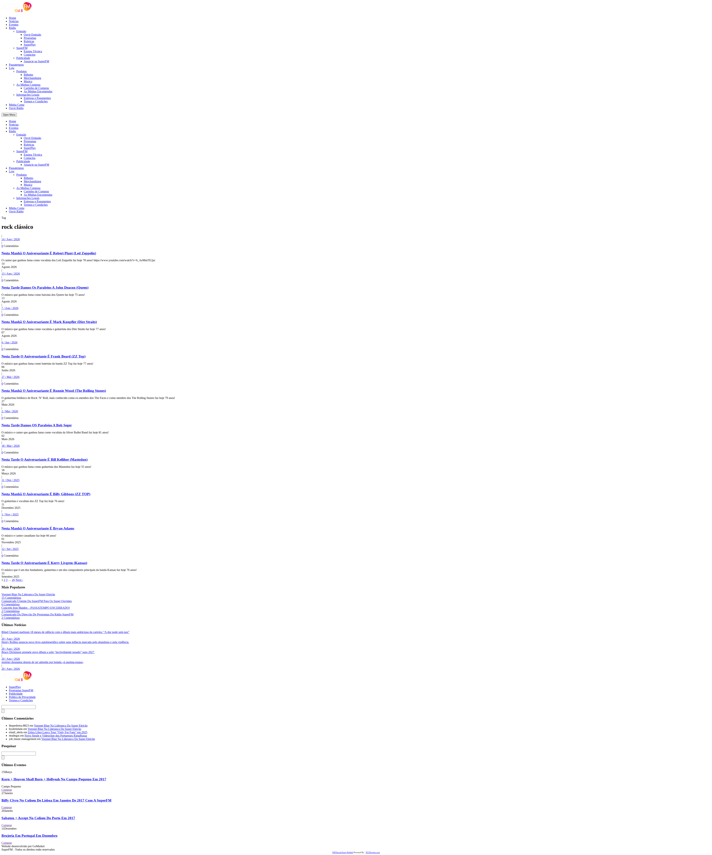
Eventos (13, 24)
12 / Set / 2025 (10, 549)
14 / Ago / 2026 (10, 239)
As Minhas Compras (28, 84)
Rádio (12, 28)
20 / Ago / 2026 (10, 638)
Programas (30, 38)
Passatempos (16, 64)
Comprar (6, 789)
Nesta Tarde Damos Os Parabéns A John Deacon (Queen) (44, 287)
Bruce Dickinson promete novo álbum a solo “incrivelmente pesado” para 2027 (48, 652)
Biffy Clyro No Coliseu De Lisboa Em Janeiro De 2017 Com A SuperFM (56, 800)
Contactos (29, 54)
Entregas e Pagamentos (37, 98)
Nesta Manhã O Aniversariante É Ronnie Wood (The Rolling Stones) (53, 391)
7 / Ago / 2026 (9, 308)
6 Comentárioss (10, 604)
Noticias (14, 21)
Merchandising (32, 78)
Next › (19, 580)
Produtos (21, 71)
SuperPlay (30, 44)
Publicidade (23, 58)
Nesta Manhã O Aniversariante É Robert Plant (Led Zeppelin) (48, 253)
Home (12, 17)
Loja (11, 68)
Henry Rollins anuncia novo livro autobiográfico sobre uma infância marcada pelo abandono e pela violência (65, 642)
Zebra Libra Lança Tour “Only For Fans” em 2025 (57, 732)
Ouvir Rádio (16, 108)
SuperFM (21, 48)
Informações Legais (27, 94)
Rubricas (29, 41)
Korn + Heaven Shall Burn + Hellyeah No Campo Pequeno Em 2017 (53, 779)
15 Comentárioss (11, 597)
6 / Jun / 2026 (9, 342)
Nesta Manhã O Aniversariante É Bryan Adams (37, 528)
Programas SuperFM (21, 690)
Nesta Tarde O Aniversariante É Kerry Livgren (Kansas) (44, 563)
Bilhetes (28, 74)
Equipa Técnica (33, 51)
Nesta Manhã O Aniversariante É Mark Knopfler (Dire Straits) (49, 322)
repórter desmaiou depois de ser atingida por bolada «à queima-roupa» (42, 662)
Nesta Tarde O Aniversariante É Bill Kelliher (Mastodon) (44, 459)
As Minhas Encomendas (38, 91)
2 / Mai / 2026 (9, 411)
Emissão (21, 31)
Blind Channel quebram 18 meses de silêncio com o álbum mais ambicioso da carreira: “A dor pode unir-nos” (65, 632)
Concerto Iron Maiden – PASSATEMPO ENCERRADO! (35, 607)
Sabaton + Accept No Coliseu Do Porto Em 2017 (38, 818)
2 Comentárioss (10, 611)
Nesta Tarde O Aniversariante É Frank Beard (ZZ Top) (43, 356)
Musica (28, 81)
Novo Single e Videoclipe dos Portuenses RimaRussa (55, 735)
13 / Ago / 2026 (10, 273)
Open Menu (9, 114)
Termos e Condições (36, 101)
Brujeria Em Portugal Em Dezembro (29, 836)
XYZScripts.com (373, 852)
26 (13, 580)
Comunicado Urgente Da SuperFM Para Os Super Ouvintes (36, 601)
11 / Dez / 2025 (10, 480)
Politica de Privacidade (22, 697)
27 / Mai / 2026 (10, 377)
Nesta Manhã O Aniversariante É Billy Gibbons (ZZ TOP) (45, 494)
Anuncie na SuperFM (36, 61)
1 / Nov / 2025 (10, 514)
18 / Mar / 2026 (10, 445)
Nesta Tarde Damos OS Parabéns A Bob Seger (36, 425)
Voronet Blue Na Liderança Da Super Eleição (28, 594)
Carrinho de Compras (36, 88)
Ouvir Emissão (32, 34)
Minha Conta (16, 104)
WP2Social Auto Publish (342, 852)
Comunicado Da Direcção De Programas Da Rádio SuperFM (37, 614)
